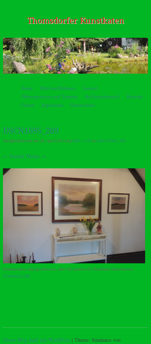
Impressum (52, 105)
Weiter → (36, 156)
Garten (27, 105)
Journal (90, 88)
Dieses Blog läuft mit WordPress (36, 339)
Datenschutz (82, 105)
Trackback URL (16, 276)
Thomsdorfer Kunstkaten (75, 20)
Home (27, 88)
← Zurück (14, 156)
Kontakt (135, 96)
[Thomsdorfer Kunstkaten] (75, 55)
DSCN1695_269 (111, 140)
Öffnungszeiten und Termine (49, 96)
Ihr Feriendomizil (102, 96)
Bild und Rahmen (58, 88)
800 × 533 (82, 140)
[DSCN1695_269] (74, 261)
